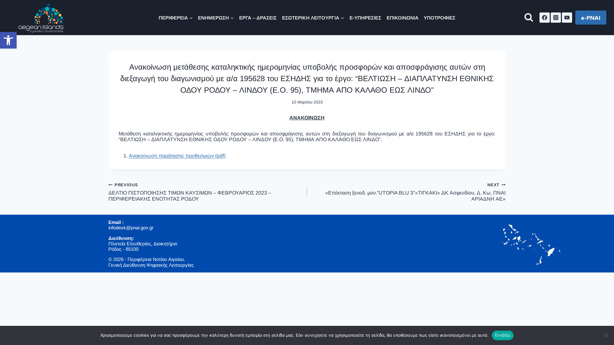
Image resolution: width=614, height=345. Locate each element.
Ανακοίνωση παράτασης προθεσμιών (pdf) (177, 155)
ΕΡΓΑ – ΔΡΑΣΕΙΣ (258, 17)
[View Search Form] (528, 17)
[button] (8, 40)
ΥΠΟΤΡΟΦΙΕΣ (439, 17)
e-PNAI (591, 17)
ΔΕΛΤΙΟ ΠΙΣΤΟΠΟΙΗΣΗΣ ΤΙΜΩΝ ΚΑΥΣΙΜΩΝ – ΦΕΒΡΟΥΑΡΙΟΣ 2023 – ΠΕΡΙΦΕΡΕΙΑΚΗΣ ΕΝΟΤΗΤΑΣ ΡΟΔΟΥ (189, 192)
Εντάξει (503, 335)
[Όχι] (606, 335)
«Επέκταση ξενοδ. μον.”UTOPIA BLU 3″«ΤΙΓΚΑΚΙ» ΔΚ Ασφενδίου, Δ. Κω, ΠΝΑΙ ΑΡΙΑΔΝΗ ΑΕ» (415, 192)
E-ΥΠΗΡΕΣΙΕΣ (365, 17)
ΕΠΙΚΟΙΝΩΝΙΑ (403, 17)
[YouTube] (567, 17)
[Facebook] (544, 17)
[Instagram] (556, 17)
